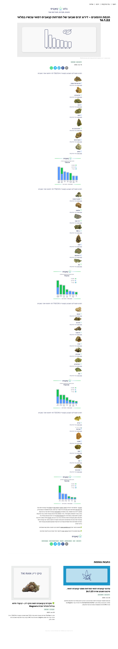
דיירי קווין (77, 221)
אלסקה (78, 210)
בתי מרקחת (105, 4)
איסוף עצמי (56, 507)
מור (79, 461)
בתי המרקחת (78, 509)
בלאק (78, 151)
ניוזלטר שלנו (65, 531)
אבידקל (78, 429)
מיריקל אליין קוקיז (75, 83)
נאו (79, 264)
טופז (79, 451)
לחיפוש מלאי (57, 511)
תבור (79, 244)
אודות (91, 4)
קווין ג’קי (77, 354)
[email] (66, 68)
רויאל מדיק (77, 364)
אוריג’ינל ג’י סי (76, 128)
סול (79, 373)
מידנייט (78, 322)
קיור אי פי (77, 470)
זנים (97, 4)
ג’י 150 (78, 231)
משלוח (50, 507)
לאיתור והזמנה (63, 507)
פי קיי (79, 105)
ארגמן (78, 314)
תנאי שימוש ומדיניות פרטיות (55, 630)
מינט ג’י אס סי (76, 199)
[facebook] (62, 68)
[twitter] (55, 68)
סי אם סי (78, 332)
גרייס (78, 423)
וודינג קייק (77, 95)
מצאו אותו (79, 85)
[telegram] (59, 68)
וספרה (78, 441)
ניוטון (79, 115)
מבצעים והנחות (60, 515)
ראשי (114, 4)
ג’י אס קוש (77, 255)
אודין (78, 344)
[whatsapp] (51, 68)
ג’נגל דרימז (77, 140)
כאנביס (80, 507)
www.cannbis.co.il (65, 527)
